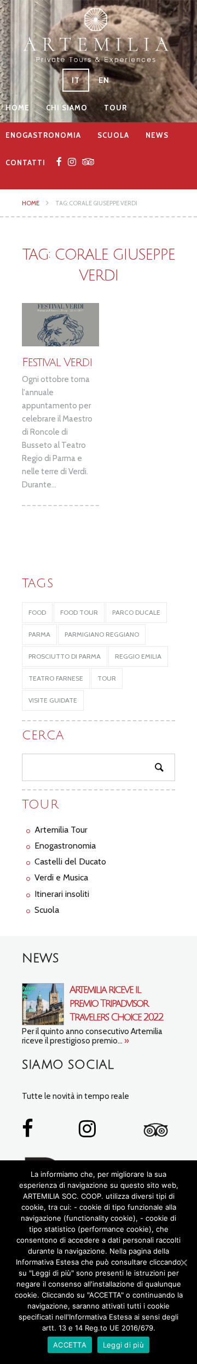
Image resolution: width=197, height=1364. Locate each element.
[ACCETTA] (183, 1262)
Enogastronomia (43, 135)
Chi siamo (67, 107)
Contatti (25, 162)
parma (39, 634)
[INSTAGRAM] (72, 161)
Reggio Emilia (138, 656)
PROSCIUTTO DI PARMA (64, 656)
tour (106, 678)
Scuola (113, 135)
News (157, 135)
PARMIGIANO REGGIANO (102, 634)
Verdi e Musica (61, 877)
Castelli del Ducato (70, 861)
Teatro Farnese (55, 678)
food (37, 612)
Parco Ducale (136, 612)
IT (76, 80)
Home (17, 107)
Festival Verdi (56, 362)
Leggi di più (123, 1344)
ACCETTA (69, 1344)
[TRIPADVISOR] (88, 161)
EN (104, 80)
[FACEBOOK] (59, 161)
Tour (115, 107)
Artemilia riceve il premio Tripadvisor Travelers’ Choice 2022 (116, 1003)
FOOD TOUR (79, 612)
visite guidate (52, 700)
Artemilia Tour (61, 829)
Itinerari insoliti (61, 894)
